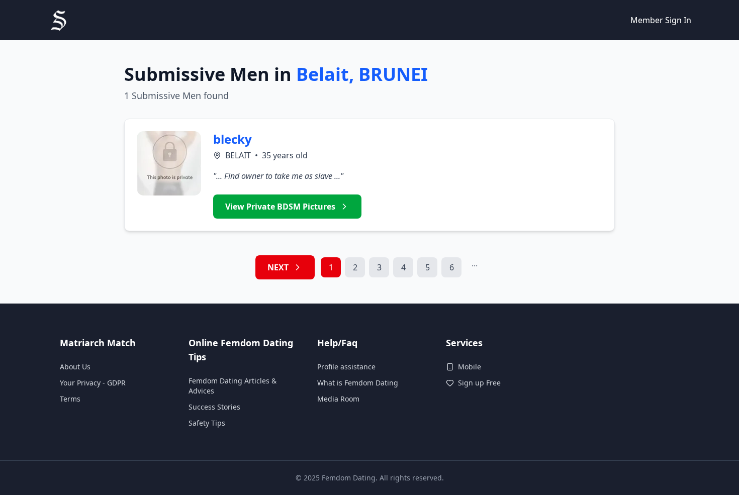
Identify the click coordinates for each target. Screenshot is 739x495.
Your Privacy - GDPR (93, 382)
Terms (70, 399)
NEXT (278, 267)
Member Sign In (660, 20)
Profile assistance (346, 366)
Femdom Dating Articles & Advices (232, 385)
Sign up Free (479, 382)
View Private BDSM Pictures (280, 206)
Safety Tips (207, 423)
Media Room (338, 399)
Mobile (469, 366)
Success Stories (214, 407)
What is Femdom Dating (357, 382)
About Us (75, 366)
